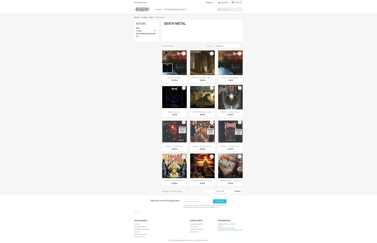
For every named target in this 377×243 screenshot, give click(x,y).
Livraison (137, 224)
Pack (138, 28)
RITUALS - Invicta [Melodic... (230, 78)
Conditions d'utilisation (142, 229)
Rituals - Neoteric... (174, 112)
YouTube (140, 212)
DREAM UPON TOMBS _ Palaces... (202, 78)
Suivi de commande (196, 224)
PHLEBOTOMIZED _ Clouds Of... (230, 181)
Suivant (238, 191)
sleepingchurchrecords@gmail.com (230, 230)
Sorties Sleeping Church (175, 9)
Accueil (141, 23)
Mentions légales (139, 227)
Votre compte (196, 220)
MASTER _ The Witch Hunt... (230, 112)
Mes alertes (194, 232)
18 (223, 191)
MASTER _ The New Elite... (174, 146)
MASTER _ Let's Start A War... (230, 146)
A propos (137, 232)
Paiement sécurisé (140, 234)
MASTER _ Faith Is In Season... (174, 181)
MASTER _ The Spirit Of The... (202, 146)
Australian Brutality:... (174, 78)
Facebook (136, 212)
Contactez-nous (140, 2)
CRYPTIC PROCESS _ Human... (202, 112)
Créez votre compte (197, 229)
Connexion (193, 227)
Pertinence (229, 46)
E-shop (158, 9)
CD (137, 36)
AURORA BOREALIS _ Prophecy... (202, 181)
